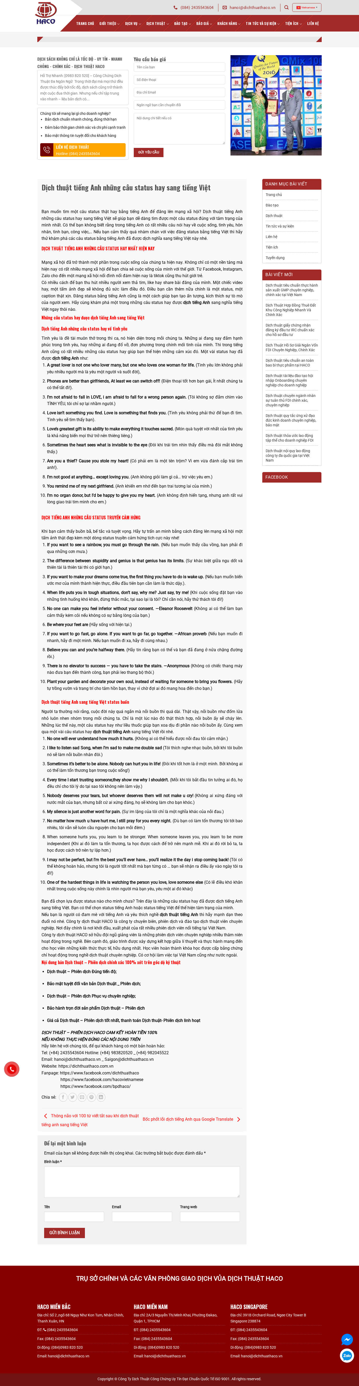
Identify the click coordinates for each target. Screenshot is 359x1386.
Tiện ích (272, 247)
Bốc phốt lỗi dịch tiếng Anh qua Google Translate (188, 1119)
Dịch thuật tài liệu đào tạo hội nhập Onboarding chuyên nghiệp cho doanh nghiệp (289, 380)
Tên (47, 1207)
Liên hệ (313, 23)
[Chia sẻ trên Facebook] (63, 1097)
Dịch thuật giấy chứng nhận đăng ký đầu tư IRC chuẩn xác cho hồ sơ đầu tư (290, 330)
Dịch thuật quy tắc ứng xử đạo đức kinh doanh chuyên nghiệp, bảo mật (291, 420)
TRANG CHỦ (85, 23)
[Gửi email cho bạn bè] (82, 1097)
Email (116, 1207)
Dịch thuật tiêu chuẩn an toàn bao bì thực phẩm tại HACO (290, 362)
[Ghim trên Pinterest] (91, 1097)
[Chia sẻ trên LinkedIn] (101, 1097)
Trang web (188, 1207)
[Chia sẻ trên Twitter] (72, 1097)
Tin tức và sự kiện (261, 23)
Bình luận (53, 1162)
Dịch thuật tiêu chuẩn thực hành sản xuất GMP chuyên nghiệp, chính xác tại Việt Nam (292, 290)
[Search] (286, 7)
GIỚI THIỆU (107, 23)
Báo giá (202, 23)
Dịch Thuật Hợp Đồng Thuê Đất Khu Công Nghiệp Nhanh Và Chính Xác (291, 310)
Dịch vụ (131, 23)
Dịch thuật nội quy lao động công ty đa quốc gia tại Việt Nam (288, 455)
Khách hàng (227, 23)
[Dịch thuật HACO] (46, 13)
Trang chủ (274, 195)
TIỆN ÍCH (292, 23)
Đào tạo (181, 23)
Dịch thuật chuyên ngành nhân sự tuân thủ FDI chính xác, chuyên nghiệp (291, 400)
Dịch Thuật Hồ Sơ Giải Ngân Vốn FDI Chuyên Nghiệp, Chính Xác (292, 347)
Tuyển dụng (275, 258)
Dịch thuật (156, 23)
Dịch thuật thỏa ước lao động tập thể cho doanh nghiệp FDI (290, 437)
